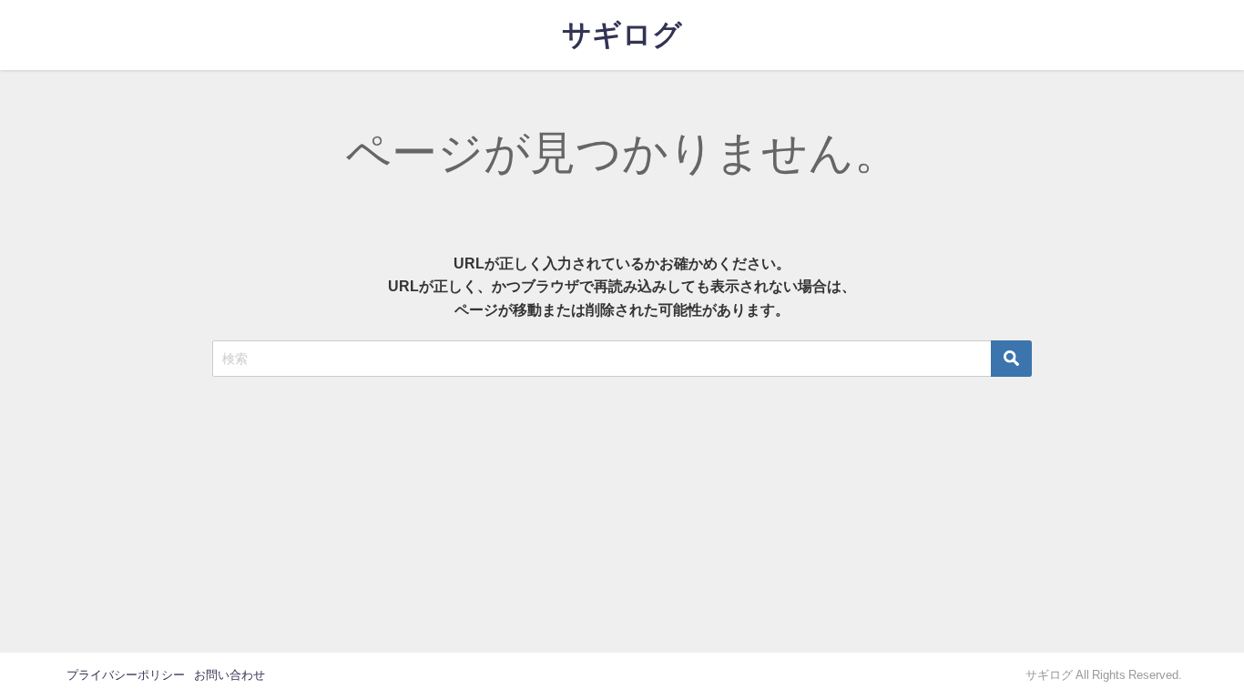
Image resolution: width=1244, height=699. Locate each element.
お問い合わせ (229, 675)
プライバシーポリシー (125, 675)
